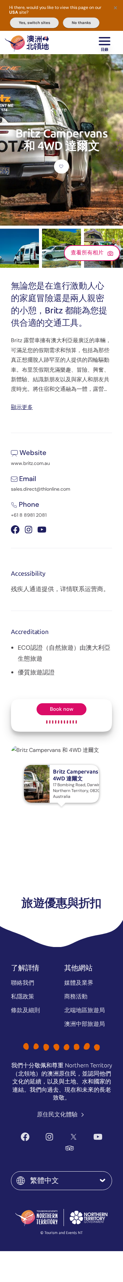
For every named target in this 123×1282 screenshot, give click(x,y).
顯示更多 (22, 407)
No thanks (81, 22)
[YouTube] (98, 1137)
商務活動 (75, 996)
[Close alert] (115, 7)
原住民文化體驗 (58, 1114)
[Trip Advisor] (69, 1148)
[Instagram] (49, 1137)
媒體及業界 (78, 982)
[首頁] (27, 42)
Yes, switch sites (34, 22)
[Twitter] (73, 1137)
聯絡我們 (22, 982)
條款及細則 (25, 1010)
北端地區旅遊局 (84, 1010)
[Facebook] (25, 1137)
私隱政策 (22, 996)
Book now (61, 709)
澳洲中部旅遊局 (84, 1023)
